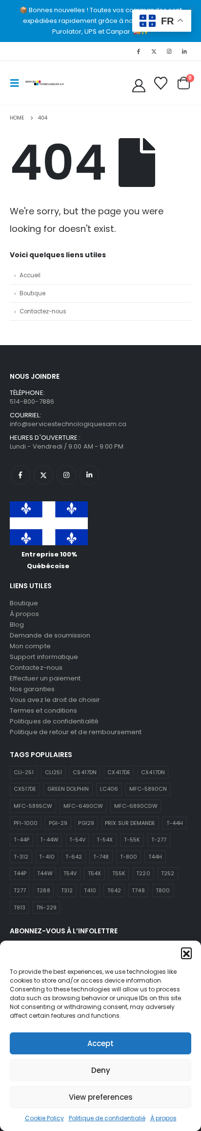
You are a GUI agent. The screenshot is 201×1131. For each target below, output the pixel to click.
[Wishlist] (160, 83)
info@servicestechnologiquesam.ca (68, 424)
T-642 (73, 857)
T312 (67, 890)
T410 (90, 890)
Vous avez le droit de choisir (55, 699)
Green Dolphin (68, 789)
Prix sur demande (130, 823)
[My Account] (139, 85)
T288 (43, 890)
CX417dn (152, 772)
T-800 (128, 857)
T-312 (21, 857)
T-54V (77, 839)
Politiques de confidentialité (54, 721)
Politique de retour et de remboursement (76, 732)
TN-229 (46, 907)
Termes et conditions (43, 710)
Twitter (43, 475)
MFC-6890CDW (136, 806)
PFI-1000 (26, 823)
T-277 (158, 839)
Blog (17, 624)
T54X (94, 873)
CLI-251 (24, 772)
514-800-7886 (32, 401)
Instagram (66, 475)
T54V (70, 873)
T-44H (174, 823)
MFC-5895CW (33, 806)
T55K (118, 873)
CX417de (118, 772)
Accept (100, 1043)
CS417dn (84, 772)
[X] (153, 51)
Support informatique (44, 656)
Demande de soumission (50, 635)
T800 (163, 890)
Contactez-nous (43, 311)
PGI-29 (58, 823)
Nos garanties (32, 689)
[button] (186, 953)
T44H (155, 857)
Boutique (32, 293)
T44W (44, 873)
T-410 (46, 857)
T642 (114, 890)
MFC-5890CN (148, 789)
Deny (100, 1070)
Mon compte (30, 646)
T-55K (132, 839)
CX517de (25, 789)
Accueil (30, 275)
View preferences (101, 1097)
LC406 (109, 789)
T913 (19, 907)
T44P (20, 873)
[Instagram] (169, 51)
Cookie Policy (44, 1118)
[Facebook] (138, 51)
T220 (143, 873)
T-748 (101, 857)
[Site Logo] (44, 83)
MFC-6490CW (83, 806)
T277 (20, 890)
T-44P (21, 839)
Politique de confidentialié (107, 1118)
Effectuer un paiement (45, 678)
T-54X (105, 839)
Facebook (20, 475)
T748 (138, 890)
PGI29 (86, 823)
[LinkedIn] (184, 51)
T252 (167, 873)
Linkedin (89, 475)
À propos (163, 1118)
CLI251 (53, 772)
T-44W (49, 839)
